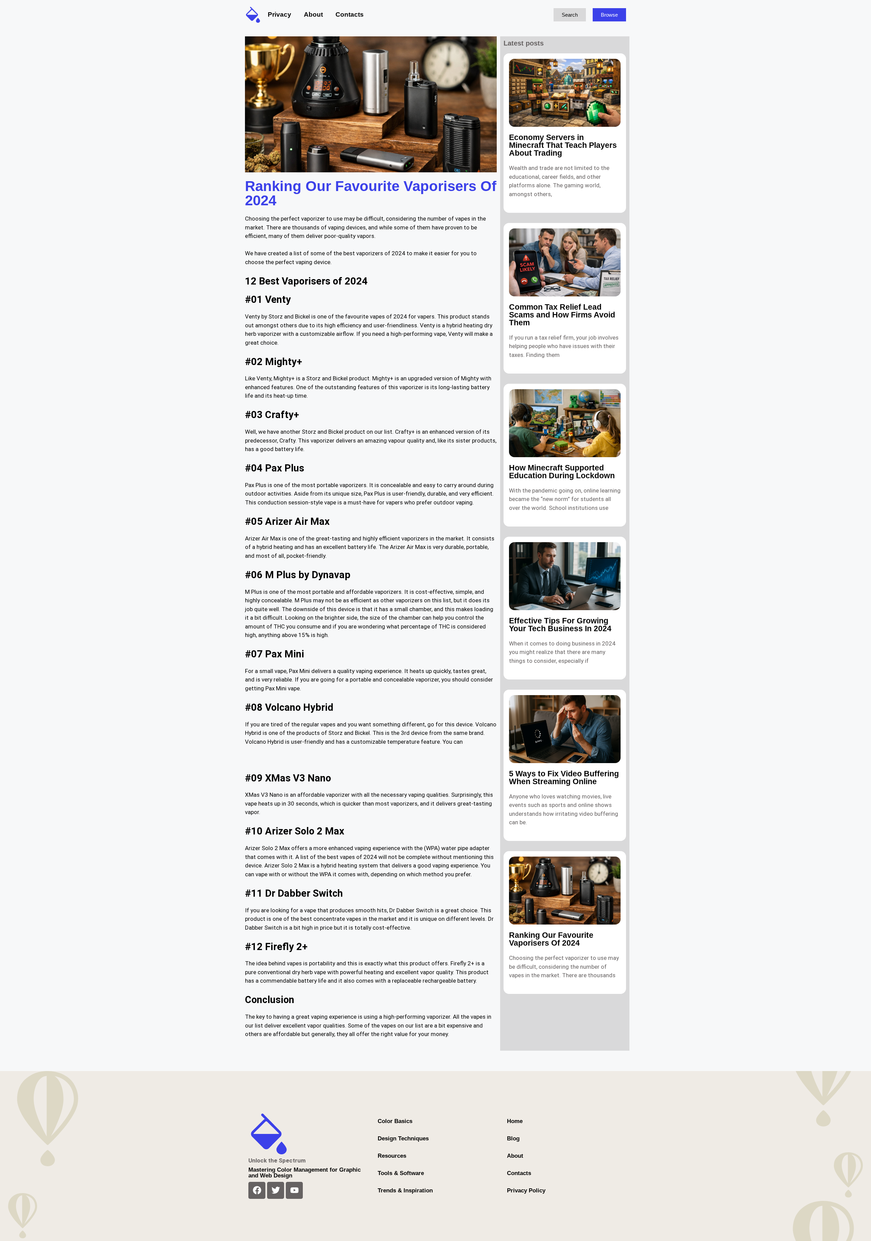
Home (515, 1121)
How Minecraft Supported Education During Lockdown (562, 471)
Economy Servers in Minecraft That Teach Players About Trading (563, 145)
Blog (513, 1138)
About (313, 14)
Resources (392, 1156)
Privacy (279, 14)
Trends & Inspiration (405, 1190)
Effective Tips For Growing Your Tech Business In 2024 (560, 624)
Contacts (349, 14)
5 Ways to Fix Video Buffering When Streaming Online (564, 777)
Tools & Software (401, 1173)
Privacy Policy (526, 1190)
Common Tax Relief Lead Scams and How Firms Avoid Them (562, 315)
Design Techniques (403, 1138)
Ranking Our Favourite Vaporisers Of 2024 (551, 939)
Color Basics (395, 1121)
